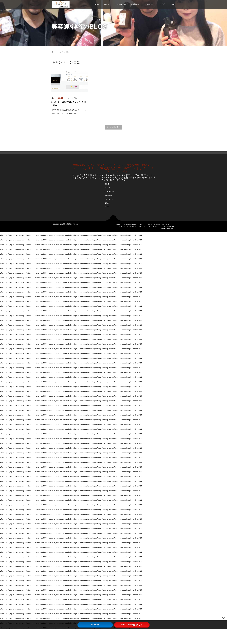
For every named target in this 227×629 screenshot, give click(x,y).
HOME (96, 4)
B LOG (172, 4)
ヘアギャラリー (149, 4)
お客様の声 (135, 4)
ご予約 (162, 4)
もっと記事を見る (113, 127)
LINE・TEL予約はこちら (130, 625)
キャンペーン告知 (71, 98)
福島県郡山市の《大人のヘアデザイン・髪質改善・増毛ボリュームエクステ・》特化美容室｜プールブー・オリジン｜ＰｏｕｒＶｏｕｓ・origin (113, 168)
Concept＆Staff (120, 4)
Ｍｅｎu (107, 4)
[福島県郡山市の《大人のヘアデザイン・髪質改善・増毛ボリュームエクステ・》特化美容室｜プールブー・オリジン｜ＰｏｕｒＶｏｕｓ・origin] (61, 4)
